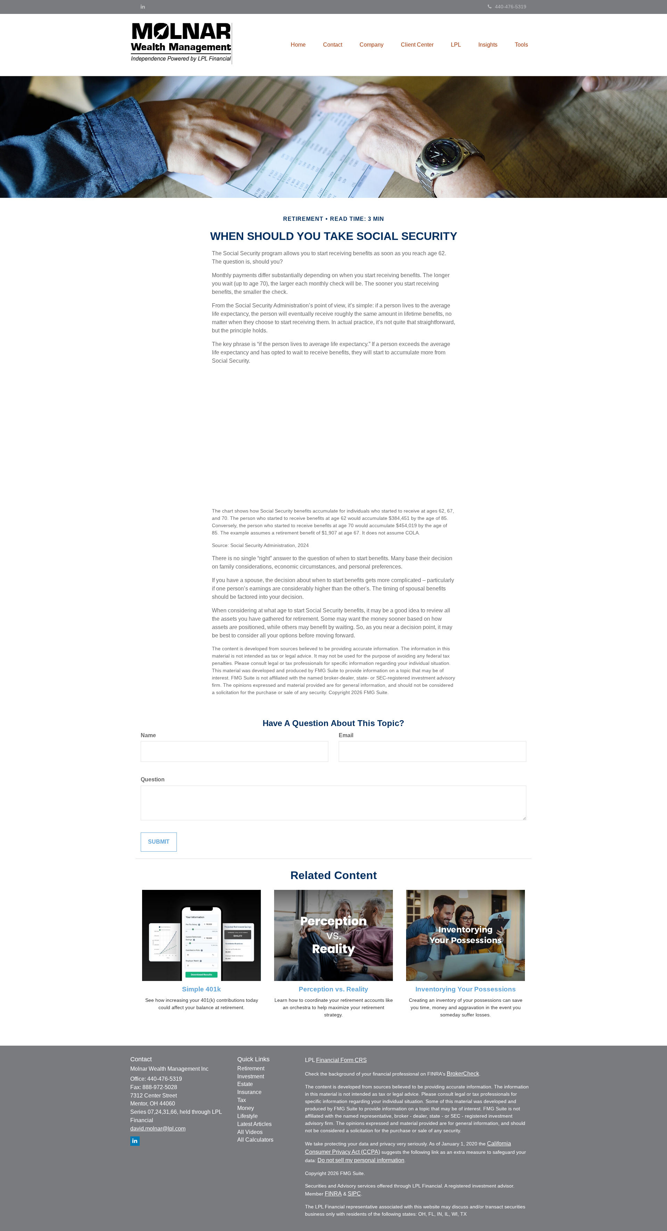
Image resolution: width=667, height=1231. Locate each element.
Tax (241, 1100)
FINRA (333, 1194)
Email (346, 735)
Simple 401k (201, 989)
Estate (245, 1084)
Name (148, 735)
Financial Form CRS (341, 1060)
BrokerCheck (463, 1074)
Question (153, 779)
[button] (332, 44)
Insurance (249, 1092)
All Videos (250, 1132)
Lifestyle (247, 1116)
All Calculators (255, 1140)
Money (245, 1108)
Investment (250, 1076)
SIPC (354, 1194)
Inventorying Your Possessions (465, 989)
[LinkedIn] (143, 6)
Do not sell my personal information (361, 1160)
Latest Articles (254, 1124)
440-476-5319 (510, 6)
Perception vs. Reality (333, 989)
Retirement (250, 1068)
